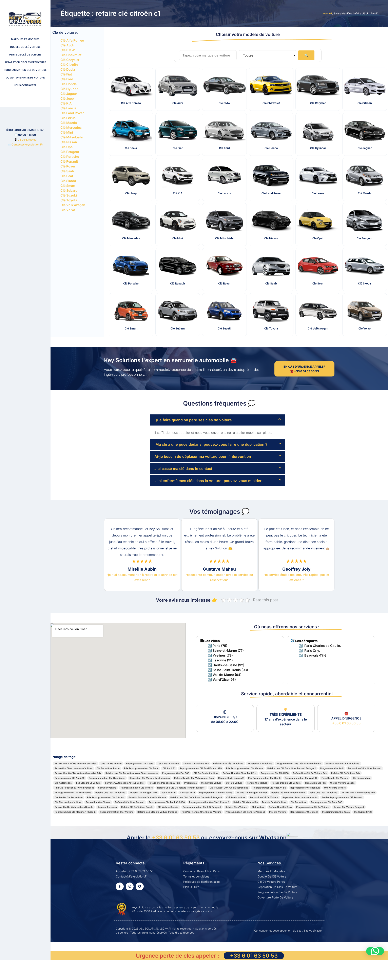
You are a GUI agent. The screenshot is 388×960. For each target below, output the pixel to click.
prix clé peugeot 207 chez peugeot (74, 787)
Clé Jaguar (68, 94)
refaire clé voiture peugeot (349, 807)
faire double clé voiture (335, 778)
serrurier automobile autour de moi (124, 782)
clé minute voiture (211, 782)
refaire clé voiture (257, 782)
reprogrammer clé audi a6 (69, 778)
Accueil (327, 13)
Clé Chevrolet (70, 55)
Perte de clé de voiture (25, 54)
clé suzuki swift (363, 811)
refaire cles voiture (236, 807)
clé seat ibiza (187, 792)
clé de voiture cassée (342, 782)
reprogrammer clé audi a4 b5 (269, 787)
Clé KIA (66, 103)
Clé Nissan (68, 142)
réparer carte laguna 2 (231, 778)
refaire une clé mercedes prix (358, 792)
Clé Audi (67, 45)
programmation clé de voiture (312, 807)
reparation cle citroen (98, 802)
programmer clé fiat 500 (175, 773)
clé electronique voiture (68, 802)
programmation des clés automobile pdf (299, 763)
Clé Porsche (69, 157)
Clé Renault (69, 161)
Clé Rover (67, 166)
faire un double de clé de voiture (147, 797)
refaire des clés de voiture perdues (157, 811)
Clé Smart (67, 186)
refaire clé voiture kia (245, 802)
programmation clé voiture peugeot (245, 811)
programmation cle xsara (336, 811)
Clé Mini (66, 132)
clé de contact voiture (206, 773)
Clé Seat (66, 176)
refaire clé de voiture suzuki (137, 807)
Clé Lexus (68, 118)
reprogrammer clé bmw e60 (326, 802)
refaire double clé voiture (286, 782)
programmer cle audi (332, 768)
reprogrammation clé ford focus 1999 (201, 768)
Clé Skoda (68, 181)
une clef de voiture (335, 787)
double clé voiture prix (196, 763)
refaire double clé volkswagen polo (194, 778)
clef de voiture (234, 782)
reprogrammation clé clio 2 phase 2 (209, 802)
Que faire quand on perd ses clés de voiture (193, 420)
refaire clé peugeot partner (252, 792)
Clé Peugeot (69, 152)
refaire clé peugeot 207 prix (164, 782)
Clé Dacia (67, 69)
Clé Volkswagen (72, 205)
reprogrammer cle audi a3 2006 (167, 802)
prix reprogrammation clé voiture (244, 768)
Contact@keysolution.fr (27, 144)
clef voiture (258, 807)
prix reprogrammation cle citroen (105, 797)
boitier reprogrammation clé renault (342, 797)
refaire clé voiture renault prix (288, 792)
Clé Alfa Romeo (72, 40)
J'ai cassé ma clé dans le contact (183, 468)
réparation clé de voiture (264, 797)
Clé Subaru (68, 190)
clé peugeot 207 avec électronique (229, 787)
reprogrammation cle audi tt (301, 778)
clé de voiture (299, 802)
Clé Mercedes (71, 127)
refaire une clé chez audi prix (239, 773)
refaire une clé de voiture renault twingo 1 (181, 787)
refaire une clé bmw (280, 807)
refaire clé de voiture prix (345, 773)
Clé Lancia (68, 108)
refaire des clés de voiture (228, 763)
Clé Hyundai (69, 89)
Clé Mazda (68, 123)
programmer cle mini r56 (275, 773)
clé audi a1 (169, 768)
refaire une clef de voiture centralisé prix (78, 773)
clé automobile (63, 782)
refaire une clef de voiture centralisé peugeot (196, 797)
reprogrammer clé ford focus (215, 792)
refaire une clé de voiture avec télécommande (131, 773)
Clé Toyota (68, 200)
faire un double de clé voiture (342, 763)
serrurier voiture (107, 787)
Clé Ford (66, 79)
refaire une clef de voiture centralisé (75, 763)
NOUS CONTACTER (25, 85)
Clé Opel (66, 147)
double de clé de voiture (69, 797)
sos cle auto (168, 792)
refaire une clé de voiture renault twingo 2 (291, 768)
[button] (217, 420)
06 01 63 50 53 (27, 139)
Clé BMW (67, 50)
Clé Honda (68, 84)
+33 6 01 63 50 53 (346, 723)
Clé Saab (67, 171)
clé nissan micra (361, 778)
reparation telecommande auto (300, 797)
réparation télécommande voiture (73, 768)
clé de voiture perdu (108, 768)
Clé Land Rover (72, 113)
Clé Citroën (69, 65)
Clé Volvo (67, 210)
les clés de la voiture (88, 782)
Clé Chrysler (69, 60)
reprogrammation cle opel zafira (107, 778)
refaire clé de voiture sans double (74, 807)
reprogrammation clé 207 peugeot (202, 807)
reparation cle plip (315, 782)
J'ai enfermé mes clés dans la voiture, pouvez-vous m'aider (207, 481)
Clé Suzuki (68, 195)
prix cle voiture (277, 811)
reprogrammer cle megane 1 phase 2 (75, 811)
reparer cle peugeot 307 (143, 792)
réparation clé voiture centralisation (150, 778)
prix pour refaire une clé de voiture (201, 811)
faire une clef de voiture (323, 792)
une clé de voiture (111, 763)
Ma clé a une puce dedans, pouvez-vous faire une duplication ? (210, 444)
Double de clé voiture (25, 46)
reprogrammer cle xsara (139, 763)
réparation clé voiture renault (364, 768)
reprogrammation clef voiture (116, 811)
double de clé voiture (274, 802)
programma (190, 782)
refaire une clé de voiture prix (310, 773)
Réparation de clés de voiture (25, 62)
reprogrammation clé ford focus (73, 792)
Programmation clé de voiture (25, 69)
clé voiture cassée (168, 807)
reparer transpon (107, 807)
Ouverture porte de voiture (25, 77)
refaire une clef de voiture (110, 792)
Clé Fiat (66, 74)
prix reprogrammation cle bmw (141, 768)
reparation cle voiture (260, 763)
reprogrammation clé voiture (137, 787)
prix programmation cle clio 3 (264, 778)
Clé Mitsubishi (71, 137)
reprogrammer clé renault (305, 787)
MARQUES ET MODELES (25, 39)
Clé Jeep (67, 98)
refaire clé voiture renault (129, 802)
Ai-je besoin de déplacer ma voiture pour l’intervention (202, 456)
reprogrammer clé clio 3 (304, 811)
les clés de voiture (168, 763)
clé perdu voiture (236, 797)
